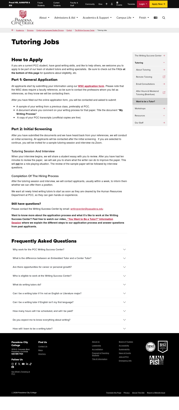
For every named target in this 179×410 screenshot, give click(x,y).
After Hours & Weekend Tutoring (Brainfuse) (147, 92)
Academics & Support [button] (96, 18)
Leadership (96, 345)
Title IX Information (99, 359)
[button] (163, 17)
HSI (16, 2)
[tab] (69, 249)
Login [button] (142, 4)
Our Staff (139, 122)
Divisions (30, 30)
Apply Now (157, 4)
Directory (42, 354)
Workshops (140, 108)
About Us (96, 342)
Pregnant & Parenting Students (100, 354)
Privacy (127, 392)
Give (100, 4)
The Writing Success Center (85, 30)
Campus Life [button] (124, 18)
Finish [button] (143, 18)
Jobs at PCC (124, 357)
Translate (131, 4)
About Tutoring (143, 69)
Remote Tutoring (144, 76)
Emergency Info (125, 360)
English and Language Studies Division (50, 30)
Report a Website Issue (156, 392)
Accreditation (97, 349)
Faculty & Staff (74, 4)
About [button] (43, 18)
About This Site (138, 392)
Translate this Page (113, 392)
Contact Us (42, 346)
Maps (40, 350)
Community (90, 4)
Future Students (41, 4)
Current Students (57, 4)
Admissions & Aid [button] (65, 18)
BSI (10, 5)
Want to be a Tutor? (145, 101)
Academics (20, 30)
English (69, 30)
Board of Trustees (126, 342)
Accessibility (124, 345)
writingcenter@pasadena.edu (86, 208)
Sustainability (124, 349)
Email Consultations (145, 84)
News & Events (125, 353)
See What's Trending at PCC (20, 372)
